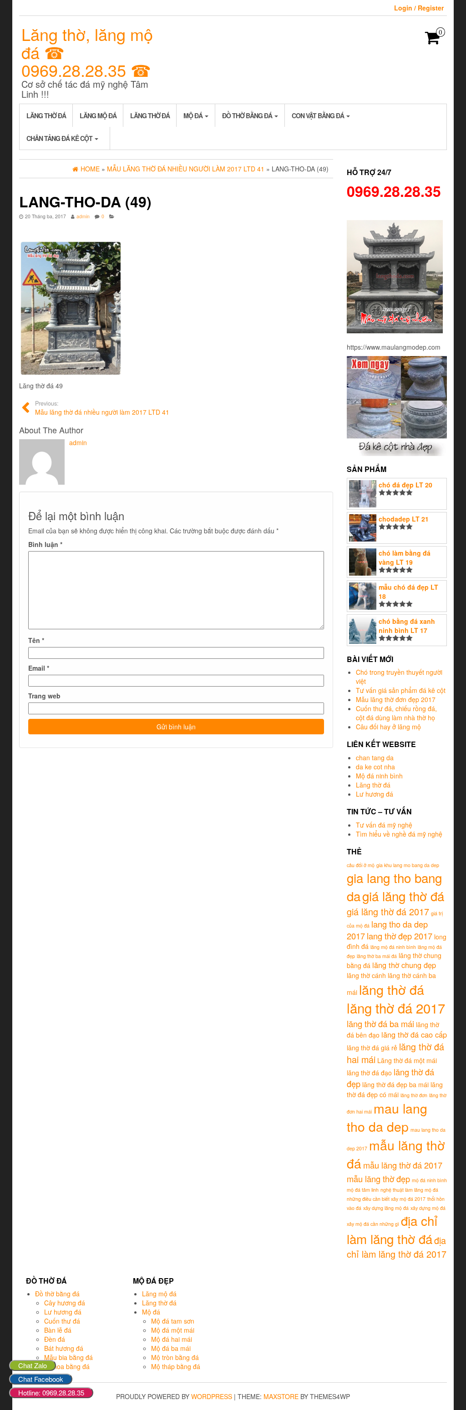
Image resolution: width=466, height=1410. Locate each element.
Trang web (44, 695)
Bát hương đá (63, 1348)
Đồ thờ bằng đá (248, 115)
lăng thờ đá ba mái (380, 1023)
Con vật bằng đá (318, 115)
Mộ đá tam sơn (172, 1320)
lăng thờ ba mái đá (377, 956)
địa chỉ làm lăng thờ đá (392, 1229)
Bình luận (45, 544)
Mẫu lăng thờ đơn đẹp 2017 (396, 699)
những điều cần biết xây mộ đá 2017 (386, 1198)
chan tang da (375, 757)
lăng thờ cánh (366, 975)
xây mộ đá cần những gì (373, 1223)
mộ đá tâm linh (363, 1189)
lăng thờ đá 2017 (396, 1007)
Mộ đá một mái (172, 1330)
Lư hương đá (374, 793)
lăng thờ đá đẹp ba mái (395, 1084)
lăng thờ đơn (413, 1095)
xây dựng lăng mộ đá (386, 1207)
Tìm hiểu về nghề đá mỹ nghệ (399, 833)
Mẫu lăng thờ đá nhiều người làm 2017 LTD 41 (102, 407)
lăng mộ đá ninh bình (393, 946)
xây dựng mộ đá (428, 1207)
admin (83, 216)
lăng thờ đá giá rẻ (372, 1047)
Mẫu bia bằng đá (68, 1357)
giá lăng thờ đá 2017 (388, 911)
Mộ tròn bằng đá (175, 1357)
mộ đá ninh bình (429, 1180)
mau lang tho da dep (387, 1117)
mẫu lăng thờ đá (396, 1154)
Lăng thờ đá (46, 115)
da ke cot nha (375, 766)
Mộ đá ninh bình (379, 775)
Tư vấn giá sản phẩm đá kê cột (401, 690)
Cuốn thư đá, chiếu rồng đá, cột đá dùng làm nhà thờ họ (396, 713)
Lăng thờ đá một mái (407, 1060)
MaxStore (281, 1396)
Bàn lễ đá (57, 1330)
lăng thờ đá (391, 989)
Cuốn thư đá (62, 1320)
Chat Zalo (32, 1365)
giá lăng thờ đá (403, 896)
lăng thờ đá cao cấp (414, 1034)
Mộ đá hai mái (171, 1339)
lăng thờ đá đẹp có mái (395, 1089)
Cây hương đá (64, 1302)
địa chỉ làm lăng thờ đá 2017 (396, 1247)
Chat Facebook (40, 1379)
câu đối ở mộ (361, 865)
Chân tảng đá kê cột (60, 138)
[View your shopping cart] (432, 40)
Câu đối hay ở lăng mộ (388, 726)
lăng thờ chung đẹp (404, 964)
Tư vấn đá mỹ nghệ (384, 824)
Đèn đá (54, 1339)
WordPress (211, 1396)
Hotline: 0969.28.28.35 (51, 1392)
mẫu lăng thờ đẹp (378, 1178)
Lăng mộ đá (98, 115)
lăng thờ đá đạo (369, 1072)
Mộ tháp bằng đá (175, 1366)
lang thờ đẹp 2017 (399, 936)
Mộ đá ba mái (171, 1348)
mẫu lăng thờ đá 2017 (402, 1165)
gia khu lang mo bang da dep (407, 865)
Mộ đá (193, 115)
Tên (36, 640)
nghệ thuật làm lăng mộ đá (409, 1189)
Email (38, 667)
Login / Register (419, 7)
